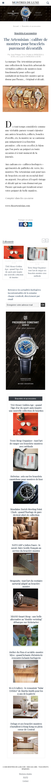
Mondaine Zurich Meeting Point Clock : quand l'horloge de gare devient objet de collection (26, 512)
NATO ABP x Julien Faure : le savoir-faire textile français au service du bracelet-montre (26, 548)
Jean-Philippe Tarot (18, 55)
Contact (26, 781)
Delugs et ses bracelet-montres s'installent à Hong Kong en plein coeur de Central (26, 726)
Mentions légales (25, 774)
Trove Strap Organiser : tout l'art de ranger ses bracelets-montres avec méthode (37, 271)
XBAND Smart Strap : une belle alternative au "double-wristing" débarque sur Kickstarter (26, 619)
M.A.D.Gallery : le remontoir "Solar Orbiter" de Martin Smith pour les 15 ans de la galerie (26, 691)
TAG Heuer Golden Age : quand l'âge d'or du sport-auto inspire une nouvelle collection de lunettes (13, 272)
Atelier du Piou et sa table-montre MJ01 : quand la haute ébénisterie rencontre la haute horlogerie (26, 655)
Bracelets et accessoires (31, 26)
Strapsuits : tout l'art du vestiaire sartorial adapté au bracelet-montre (26, 583)
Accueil (16, 26)
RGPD (25, 777)
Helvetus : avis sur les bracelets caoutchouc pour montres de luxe (26, 478)
